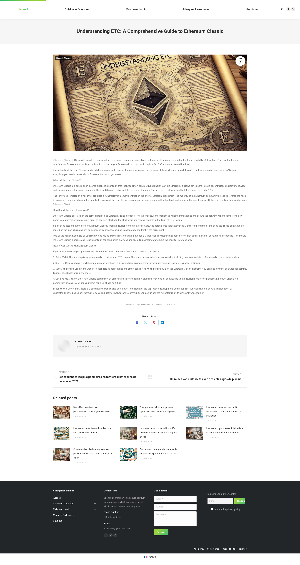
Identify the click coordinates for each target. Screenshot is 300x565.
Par (157, 305)
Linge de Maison (63, 58)
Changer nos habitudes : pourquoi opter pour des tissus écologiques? (158, 409)
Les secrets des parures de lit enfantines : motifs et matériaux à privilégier (223, 411)
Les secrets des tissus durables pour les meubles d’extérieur (92, 430)
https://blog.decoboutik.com (88, 346)
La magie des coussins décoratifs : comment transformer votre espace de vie (158, 432)
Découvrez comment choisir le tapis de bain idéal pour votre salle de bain (158, 451)
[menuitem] (150, 557)
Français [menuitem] (152, 556)
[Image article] (61, 412)
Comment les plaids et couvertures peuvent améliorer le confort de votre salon (92, 453)
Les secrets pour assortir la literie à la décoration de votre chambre (224, 430)
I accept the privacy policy (226, 509)
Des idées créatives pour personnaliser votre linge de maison (91, 409)
